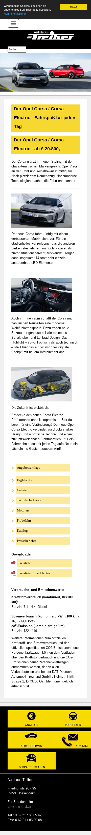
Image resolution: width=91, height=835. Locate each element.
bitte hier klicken (19, 806)
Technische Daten (29, 500)
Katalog (22, 530)
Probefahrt (24, 520)
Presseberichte (26, 541)
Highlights (24, 480)
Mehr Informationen (15, 13)
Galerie (22, 490)
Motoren (23, 510)
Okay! (73, 7)
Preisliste (24, 563)
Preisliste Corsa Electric (34, 573)
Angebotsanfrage (28, 467)
